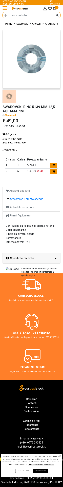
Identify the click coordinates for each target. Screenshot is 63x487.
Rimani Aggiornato (20, 215)
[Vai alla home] (20, 8)
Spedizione (31, 407)
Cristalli (36, 23)
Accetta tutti (40, 471)
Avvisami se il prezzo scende (26, 199)
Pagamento (31, 424)
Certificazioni (31, 411)
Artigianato (51, 23)
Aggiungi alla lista (19, 190)
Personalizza (23, 471)
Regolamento (31, 429)
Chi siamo (31, 399)
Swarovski (22, 23)
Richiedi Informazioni (21, 207)
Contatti (31, 403)
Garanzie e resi (31, 420)
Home (8, 23)
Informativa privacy (31, 438)
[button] (60, 456)
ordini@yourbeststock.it (31, 446)
